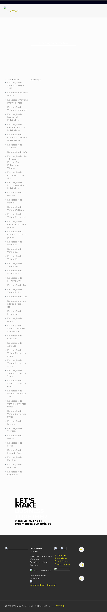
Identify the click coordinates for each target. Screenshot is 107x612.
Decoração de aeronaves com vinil (15, 175)
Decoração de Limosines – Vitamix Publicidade (17, 185)
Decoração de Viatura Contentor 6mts (16, 383)
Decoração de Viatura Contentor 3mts (16, 353)
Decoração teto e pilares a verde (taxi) (16, 304)
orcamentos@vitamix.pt (33, 523)
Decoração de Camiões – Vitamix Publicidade (16, 127)
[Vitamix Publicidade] (11, 10)
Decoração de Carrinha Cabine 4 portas (16, 234)
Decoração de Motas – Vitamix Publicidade (15, 117)
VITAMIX (60, 606)
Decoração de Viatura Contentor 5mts (16, 373)
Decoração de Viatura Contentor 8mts (16, 404)
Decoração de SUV (17, 152)
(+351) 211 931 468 (28, 520)
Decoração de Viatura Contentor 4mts (16, 363)
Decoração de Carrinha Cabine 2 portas (16, 224)
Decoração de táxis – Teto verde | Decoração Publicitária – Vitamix (17, 162)
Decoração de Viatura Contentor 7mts (16, 393)
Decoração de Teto (17, 296)
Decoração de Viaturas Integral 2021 (15, 85)
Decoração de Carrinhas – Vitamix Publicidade (17, 137)
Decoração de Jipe (17, 285)
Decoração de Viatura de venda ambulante (16, 328)
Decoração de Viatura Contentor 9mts (16, 414)
